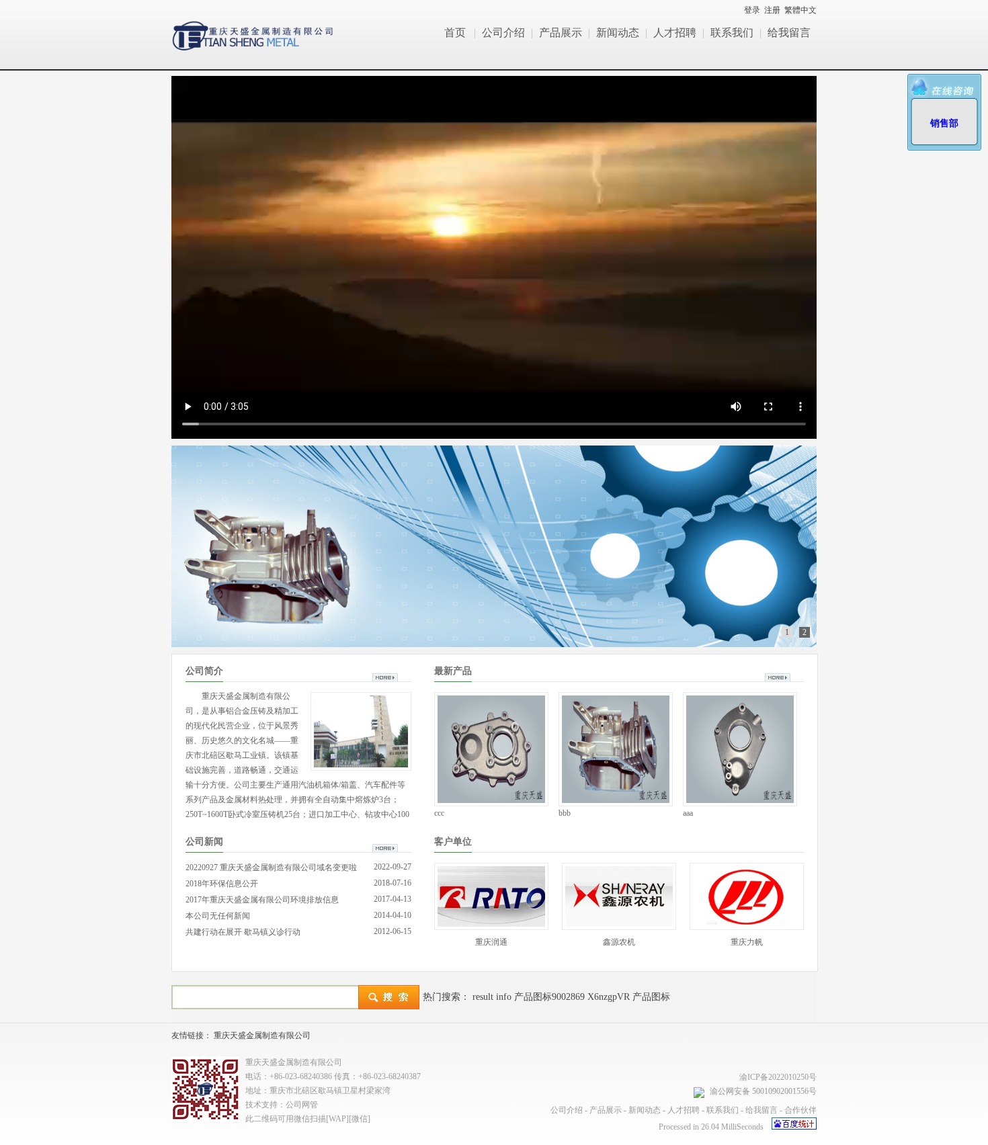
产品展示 (560, 32)
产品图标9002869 (549, 997)
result (482, 997)
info (503, 997)
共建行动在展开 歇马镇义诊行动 (243, 932)
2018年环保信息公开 (222, 883)
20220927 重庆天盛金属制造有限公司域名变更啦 (271, 867)
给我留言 (789, 32)
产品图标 (651, 997)
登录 (752, 10)
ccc (439, 813)
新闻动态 (617, 32)
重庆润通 (491, 942)
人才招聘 (674, 32)
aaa (688, 813)
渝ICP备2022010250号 (778, 1077)
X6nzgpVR (608, 997)
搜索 (388, 997)
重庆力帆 (747, 942)
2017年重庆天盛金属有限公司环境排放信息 (262, 899)
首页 (455, 32)
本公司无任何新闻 (218, 916)
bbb (565, 813)
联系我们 (731, 32)
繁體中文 (800, 10)
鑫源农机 (619, 942)
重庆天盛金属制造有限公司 (262, 1035)
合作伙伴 (800, 1110)
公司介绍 (503, 32)
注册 (772, 10)
